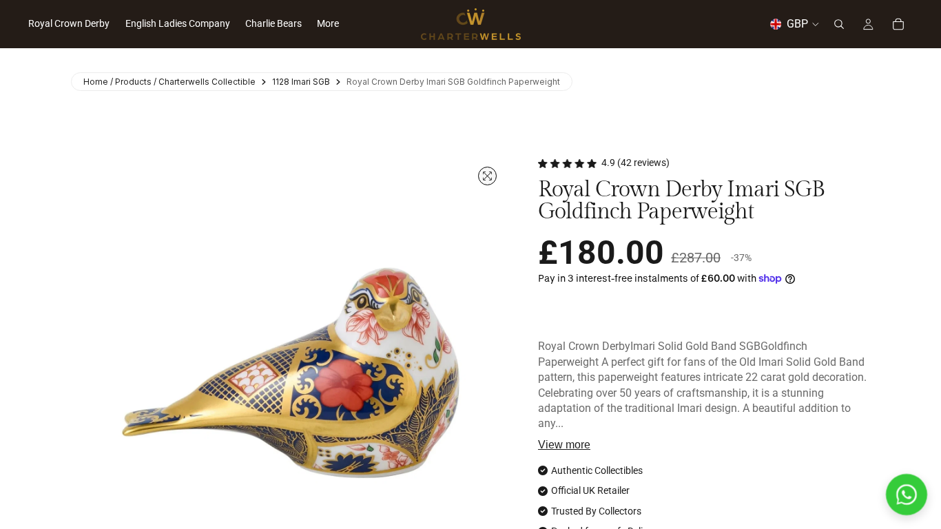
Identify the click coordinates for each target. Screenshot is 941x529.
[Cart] (898, 24)
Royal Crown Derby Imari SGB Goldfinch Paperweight (453, 81)
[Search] (839, 24)
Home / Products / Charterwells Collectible (169, 81)
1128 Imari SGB (301, 81)
